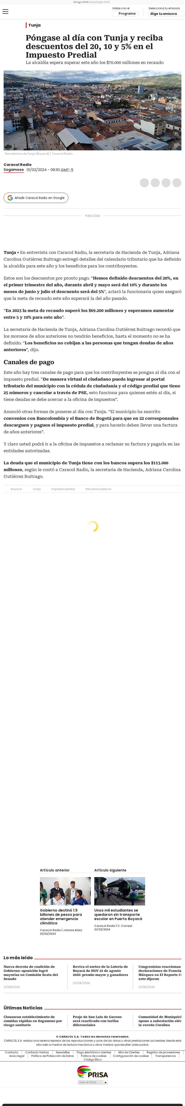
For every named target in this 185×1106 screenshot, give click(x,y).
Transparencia (165, 1056)
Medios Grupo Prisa (92, 1082)
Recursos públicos (98, 489)
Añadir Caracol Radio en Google (40, 198)
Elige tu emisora (163, 13)
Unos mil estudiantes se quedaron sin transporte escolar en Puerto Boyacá (118, 914)
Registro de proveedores (163, 1052)
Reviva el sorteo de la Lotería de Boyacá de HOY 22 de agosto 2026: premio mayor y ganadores (100, 971)
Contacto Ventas (37, 1052)
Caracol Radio (21, 12)
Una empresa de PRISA (92, 1071)
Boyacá (16, 489)
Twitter (155, 182)
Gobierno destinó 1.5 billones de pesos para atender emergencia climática (61, 917)
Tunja (34, 25)
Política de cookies (94, 1056)
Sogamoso (14, 169)
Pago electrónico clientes (94, 1052)
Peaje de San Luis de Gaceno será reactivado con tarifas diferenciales (97, 1021)
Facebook (144, 182)
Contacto (11, 1052)
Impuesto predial (63, 489)
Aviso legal (16, 1056)
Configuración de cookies (131, 1056)
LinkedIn (166, 182)
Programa (127, 13)
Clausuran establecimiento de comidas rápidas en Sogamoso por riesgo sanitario (33, 1021)
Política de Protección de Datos (52, 1056)
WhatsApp (176, 182)
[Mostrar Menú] (5, 11)
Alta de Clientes (129, 1052)
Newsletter (63, 1052)
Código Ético (93, 1059)
